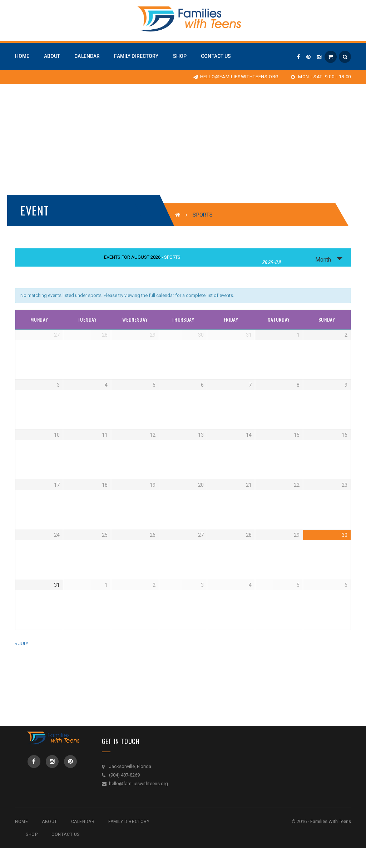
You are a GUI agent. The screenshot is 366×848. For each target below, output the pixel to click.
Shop (32, 834)
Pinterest (70, 761)
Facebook (34, 761)
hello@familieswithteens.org (239, 76)
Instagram (52, 761)
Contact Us (65, 834)
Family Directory (129, 821)
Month (323, 259)
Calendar (83, 821)
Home (21, 821)
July (21, 643)
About (49, 821)
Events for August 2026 (132, 257)
